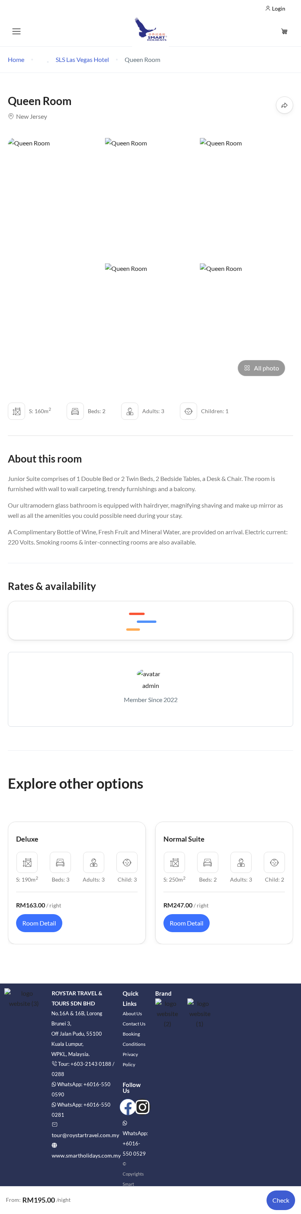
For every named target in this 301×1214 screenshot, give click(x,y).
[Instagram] (142, 1107)
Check (280, 1200)
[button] (285, 31)
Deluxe (27, 839)
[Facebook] (128, 1107)
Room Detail (39, 923)
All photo (266, 368)
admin (150, 685)
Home (16, 59)
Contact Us (134, 1024)
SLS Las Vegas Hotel (82, 59)
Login (278, 8)
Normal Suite (184, 839)
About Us (132, 1013)
